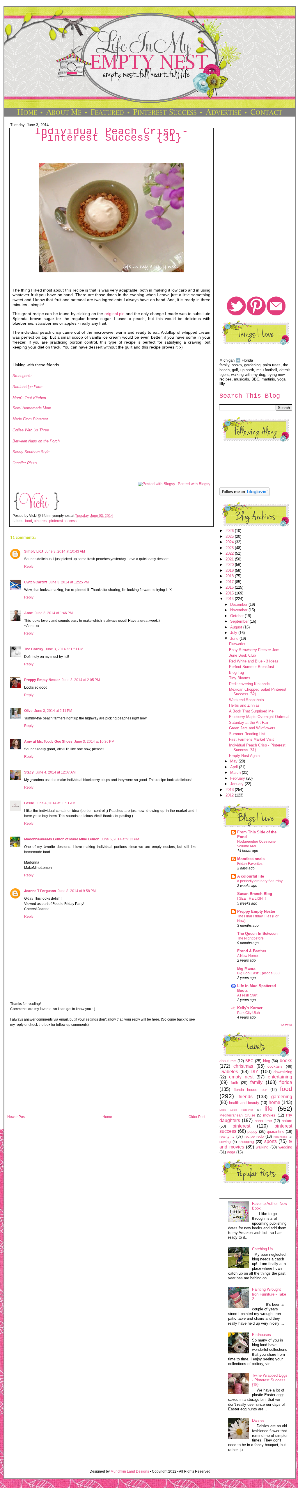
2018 (230, 576)
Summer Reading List (247, 734)
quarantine (275, 1131)
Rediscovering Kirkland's (249, 684)
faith (234, 1082)
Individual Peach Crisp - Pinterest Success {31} (111, 135)
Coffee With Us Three (31, 430)
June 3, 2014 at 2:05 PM (81, 680)
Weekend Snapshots (246, 700)
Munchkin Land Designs (130, 1471)
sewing (225, 1142)
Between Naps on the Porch (36, 441)
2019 (230, 570)
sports (270, 1141)
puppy (252, 1131)
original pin (114, 313)
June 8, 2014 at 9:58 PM (77, 891)
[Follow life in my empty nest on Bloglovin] (244, 494)
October (237, 616)
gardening (281, 1096)
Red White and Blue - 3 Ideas (254, 661)
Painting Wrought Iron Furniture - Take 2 (269, 1294)
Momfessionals (251, 859)
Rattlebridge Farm (27, 387)
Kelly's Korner (249, 1008)
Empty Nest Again (244, 755)
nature (287, 1121)
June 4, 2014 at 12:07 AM (56, 772)
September (240, 621)
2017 (230, 582)
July (234, 632)
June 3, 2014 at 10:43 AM (65, 551)
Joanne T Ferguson (40, 891)
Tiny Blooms (239, 678)
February (238, 778)
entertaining (280, 1076)
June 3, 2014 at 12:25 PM (69, 582)
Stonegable (22, 376)
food (28, 521)
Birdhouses (261, 1334)
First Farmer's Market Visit (251, 739)
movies (269, 1115)
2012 (230, 795)
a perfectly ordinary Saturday (260, 881)
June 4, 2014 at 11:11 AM (55, 803)
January (237, 784)
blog (266, 1061)
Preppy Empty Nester (42, 680)
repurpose (280, 1136)
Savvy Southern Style (31, 452)
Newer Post (16, 1117)
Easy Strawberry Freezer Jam (254, 650)
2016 (230, 587)
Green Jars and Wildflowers (252, 728)
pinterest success (63, 521)
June (235, 638)
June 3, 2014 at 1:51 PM (64, 649)
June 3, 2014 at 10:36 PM (94, 741)
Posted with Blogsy (194, 484)
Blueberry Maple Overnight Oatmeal (259, 716)
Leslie (29, 803)
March (236, 772)
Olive (28, 711)
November (239, 610)
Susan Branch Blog (254, 894)
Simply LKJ (33, 551)
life (269, 1108)
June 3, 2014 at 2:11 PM (53, 711)
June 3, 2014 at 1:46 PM (54, 613)
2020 (230, 564)
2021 (230, 559)
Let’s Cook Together (236, 1109)
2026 (230, 530)
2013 (230, 789)
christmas (243, 1066)
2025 (230, 536)
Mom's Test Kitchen (29, 398)
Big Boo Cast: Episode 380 (258, 973)
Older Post (197, 1117)
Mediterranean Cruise (237, 1115)
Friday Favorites (249, 864)
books (286, 1060)
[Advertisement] (106, 1073)
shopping (246, 1141)
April (234, 767)
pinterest (40, 521)
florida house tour (250, 1089)
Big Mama (246, 968)
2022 (230, 553)
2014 (230, 598)
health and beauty (244, 1103)
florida (285, 1082)
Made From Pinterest (30, 419)
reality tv (227, 1136)
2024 (230, 542)
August (236, 627)
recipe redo (254, 1136)
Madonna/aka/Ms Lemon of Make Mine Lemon (61, 839)
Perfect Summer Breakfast (251, 666)
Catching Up (262, 1249)
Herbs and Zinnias (244, 705)
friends (246, 1096)
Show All (286, 1024)
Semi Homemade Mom (32, 408)
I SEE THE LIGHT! (251, 898)
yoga (231, 1152)
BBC (249, 1061)
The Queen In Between (257, 933)
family (256, 1082)
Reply (28, 567)
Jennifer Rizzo (25, 463)
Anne (28, 613)
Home (107, 1117)
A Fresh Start (247, 995)
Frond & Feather (251, 951)
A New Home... (248, 956)
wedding (285, 1147)
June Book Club (242, 655)
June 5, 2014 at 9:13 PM (120, 839)
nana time (263, 1121)
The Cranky (33, 649)
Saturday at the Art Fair (248, 722)
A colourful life (250, 876)
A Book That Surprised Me (251, 711)
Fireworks (237, 644)
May (234, 761)
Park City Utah (248, 1013)
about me (227, 1061)
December (239, 604)
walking (262, 1147)
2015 (230, 593)
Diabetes (228, 1071)
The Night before (250, 938)
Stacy (29, 772)
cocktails (275, 1066)
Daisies (258, 1420)
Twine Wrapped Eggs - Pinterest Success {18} (270, 1380)
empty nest (241, 1076)
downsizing (283, 1072)
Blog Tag (236, 672)
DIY (254, 1071)
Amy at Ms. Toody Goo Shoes (48, 741)
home (274, 1102)
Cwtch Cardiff (35, 582)
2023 (230, 548)
